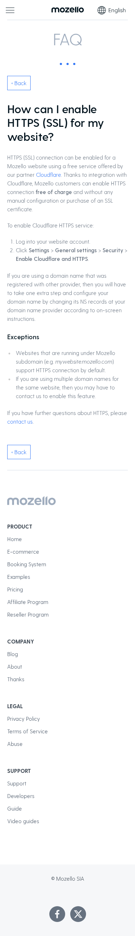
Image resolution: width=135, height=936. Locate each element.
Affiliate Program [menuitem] (27, 602)
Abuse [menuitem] (15, 744)
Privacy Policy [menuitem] (23, 718)
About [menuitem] (14, 666)
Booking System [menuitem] (26, 564)
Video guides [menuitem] (23, 821)
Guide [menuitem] (14, 808)
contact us (20, 421)
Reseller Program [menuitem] (28, 614)
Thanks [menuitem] (15, 679)
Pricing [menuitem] (15, 589)
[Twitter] (78, 914)
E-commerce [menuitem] (23, 551)
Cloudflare (48, 174)
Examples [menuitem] (18, 576)
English (117, 9)
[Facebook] (57, 914)
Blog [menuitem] (12, 654)
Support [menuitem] (16, 783)
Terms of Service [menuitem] (27, 731)
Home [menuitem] (14, 539)
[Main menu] (10, 10)
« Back (19, 83)
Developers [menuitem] (21, 796)
